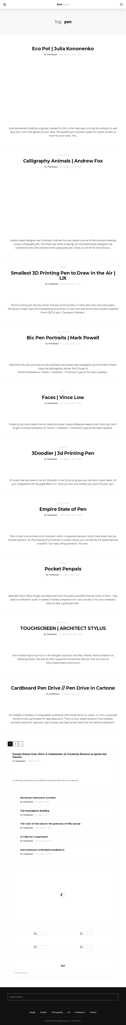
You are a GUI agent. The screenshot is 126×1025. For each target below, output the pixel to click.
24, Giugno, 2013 (67, 403)
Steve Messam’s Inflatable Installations (42, 849)
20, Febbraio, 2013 (67, 459)
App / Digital (63, 623)
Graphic (43, 1012)
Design (63, 43)
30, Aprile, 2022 (70, 895)
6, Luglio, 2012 (67, 575)
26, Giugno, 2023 (43, 841)
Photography (57, 1012)
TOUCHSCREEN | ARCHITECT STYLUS (63, 628)
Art (63, 391)
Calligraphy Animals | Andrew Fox (63, 161)
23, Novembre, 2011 (68, 634)
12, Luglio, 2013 (68, 343)
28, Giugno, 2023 (43, 828)
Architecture (80, 1012)
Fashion (93, 1012)
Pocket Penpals (63, 569)
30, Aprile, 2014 (67, 284)
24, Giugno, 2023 (43, 854)
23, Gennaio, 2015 (67, 54)
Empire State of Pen (62, 509)
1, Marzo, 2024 (34, 761)
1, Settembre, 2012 (67, 515)
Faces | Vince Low (63, 397)
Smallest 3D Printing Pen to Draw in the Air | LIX (63, 275)
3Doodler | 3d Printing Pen (63, 453)
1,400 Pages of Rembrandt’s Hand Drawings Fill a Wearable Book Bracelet (63, 906)
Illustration (63, 155)
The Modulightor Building (34, 810)
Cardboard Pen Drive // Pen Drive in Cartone (63, 688)
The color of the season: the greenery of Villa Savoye (50, 823)
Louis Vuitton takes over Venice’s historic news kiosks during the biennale (63, 878)
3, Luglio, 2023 (42, 802)
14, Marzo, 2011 (68, 694)
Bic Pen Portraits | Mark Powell (63, 338)
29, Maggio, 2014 (68, 167)
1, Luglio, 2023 (42, 815)
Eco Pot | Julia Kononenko (63, 49)
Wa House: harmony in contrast (37, 797)
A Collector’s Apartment (34, 836)
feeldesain (52, 54)
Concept (63, 447)
